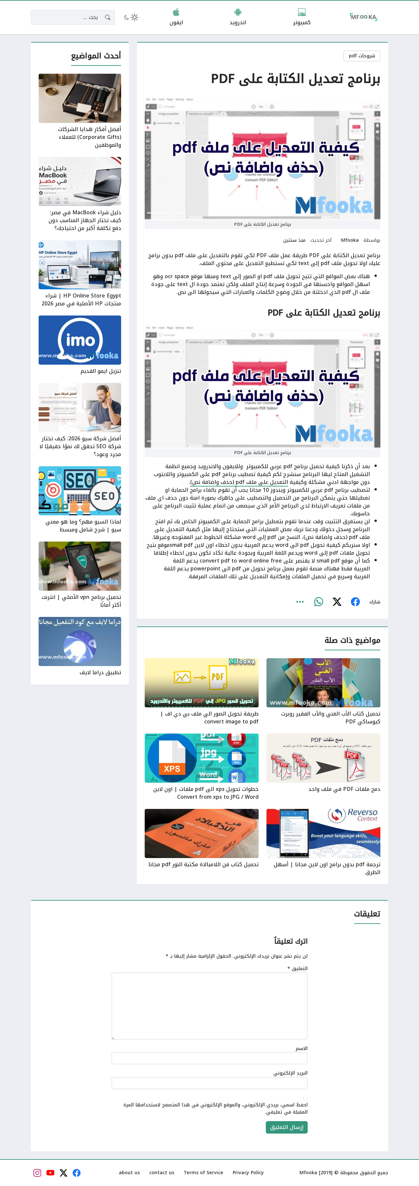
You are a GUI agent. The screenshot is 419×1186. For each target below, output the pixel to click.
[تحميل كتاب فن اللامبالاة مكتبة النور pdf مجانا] (202, 842)
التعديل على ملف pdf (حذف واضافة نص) (239, 482)
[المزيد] (300, 602)
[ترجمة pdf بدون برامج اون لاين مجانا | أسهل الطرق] (323, 842)
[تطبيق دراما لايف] (80, 647)
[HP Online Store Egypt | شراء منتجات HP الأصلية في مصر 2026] (80, 274)
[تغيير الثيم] (130, 17)
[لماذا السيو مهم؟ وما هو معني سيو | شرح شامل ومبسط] (80, 500)
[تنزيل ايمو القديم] (80, 345)
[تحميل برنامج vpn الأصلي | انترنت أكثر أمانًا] (80, 575)
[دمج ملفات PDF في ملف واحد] (323, 767)
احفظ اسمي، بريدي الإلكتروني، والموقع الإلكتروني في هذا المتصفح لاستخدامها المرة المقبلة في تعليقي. (215, 1108)
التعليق (297, 968)
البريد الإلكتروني (290, 1073)
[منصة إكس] (337, 602)
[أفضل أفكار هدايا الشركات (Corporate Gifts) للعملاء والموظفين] (80, 111)
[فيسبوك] (355, 602)
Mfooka (350, 240)
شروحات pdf (362, 55)
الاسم (302, 1048)
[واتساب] (318, 602)
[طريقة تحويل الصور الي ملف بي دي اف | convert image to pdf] (202, 692)
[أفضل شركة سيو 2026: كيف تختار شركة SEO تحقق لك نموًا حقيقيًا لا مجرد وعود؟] (80, 420)
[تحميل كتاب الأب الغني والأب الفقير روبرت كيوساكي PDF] (323, 692)
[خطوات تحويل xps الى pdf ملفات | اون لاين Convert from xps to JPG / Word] (202, 767)
